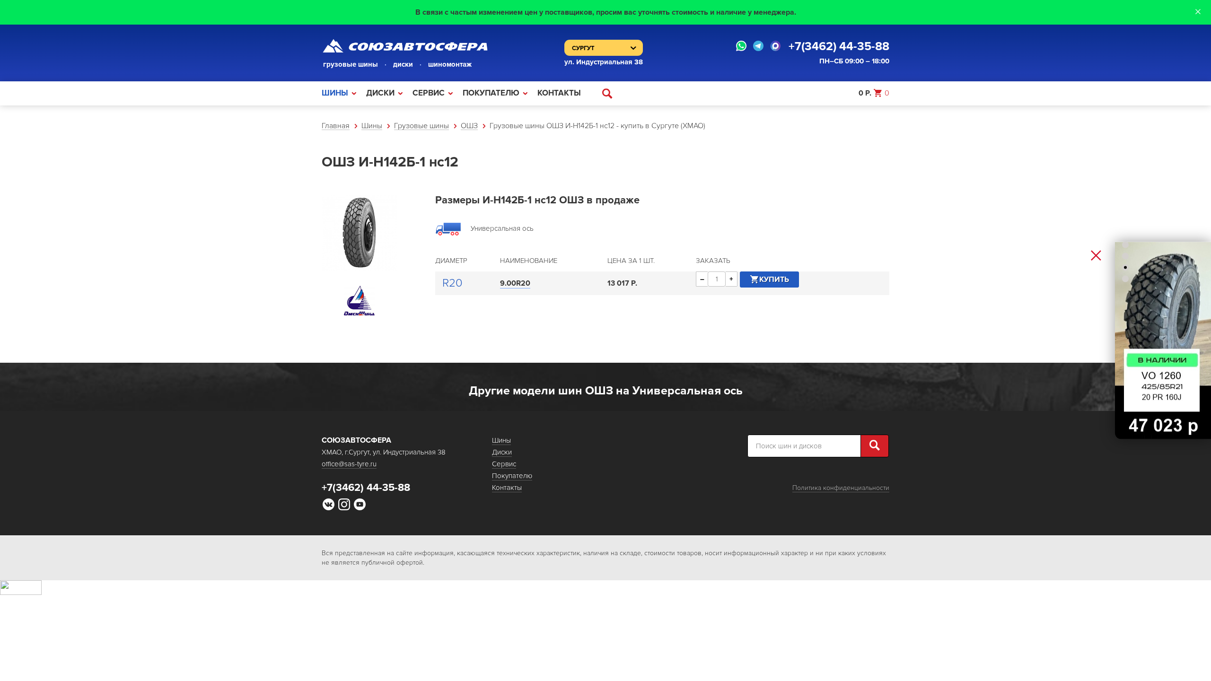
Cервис (428, 93)
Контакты (559, 93)
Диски (380, 93)
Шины (335, 93)
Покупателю (491, 93)
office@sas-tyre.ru (349, 464)
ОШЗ (469, 126)
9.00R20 (515, 283)
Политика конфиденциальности (840, 488)
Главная (336, 126)
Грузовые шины (421, 126)
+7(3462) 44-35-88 (839, 46)
